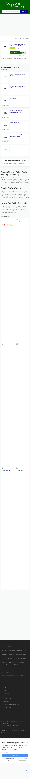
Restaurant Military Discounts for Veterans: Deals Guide (15, 664)
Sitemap (5, 690)
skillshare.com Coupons (6, 81)
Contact (4, 687)
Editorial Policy (6, 701)
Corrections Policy (7, 707)
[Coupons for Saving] (15, 5)
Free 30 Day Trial (15, 122)
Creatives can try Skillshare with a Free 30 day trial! (17, 135)
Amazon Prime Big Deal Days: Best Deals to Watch (13, 662)
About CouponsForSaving (9, 698)
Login (27, 38)
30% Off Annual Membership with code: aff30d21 (18, 45)
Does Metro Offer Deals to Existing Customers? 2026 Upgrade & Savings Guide (14, 650)
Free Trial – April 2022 (16, 147)
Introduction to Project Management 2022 (16, 111)
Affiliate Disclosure (7, 696)
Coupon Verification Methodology (11, 704)
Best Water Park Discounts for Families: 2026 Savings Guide (14, 655)
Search (24, 11)
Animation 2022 (14, 98)
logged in (11, 163)
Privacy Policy (6, 693)
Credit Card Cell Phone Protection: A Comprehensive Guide (14, 659)
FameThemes (4, 723)
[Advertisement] (15, 25)
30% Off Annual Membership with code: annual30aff (18, 87)
